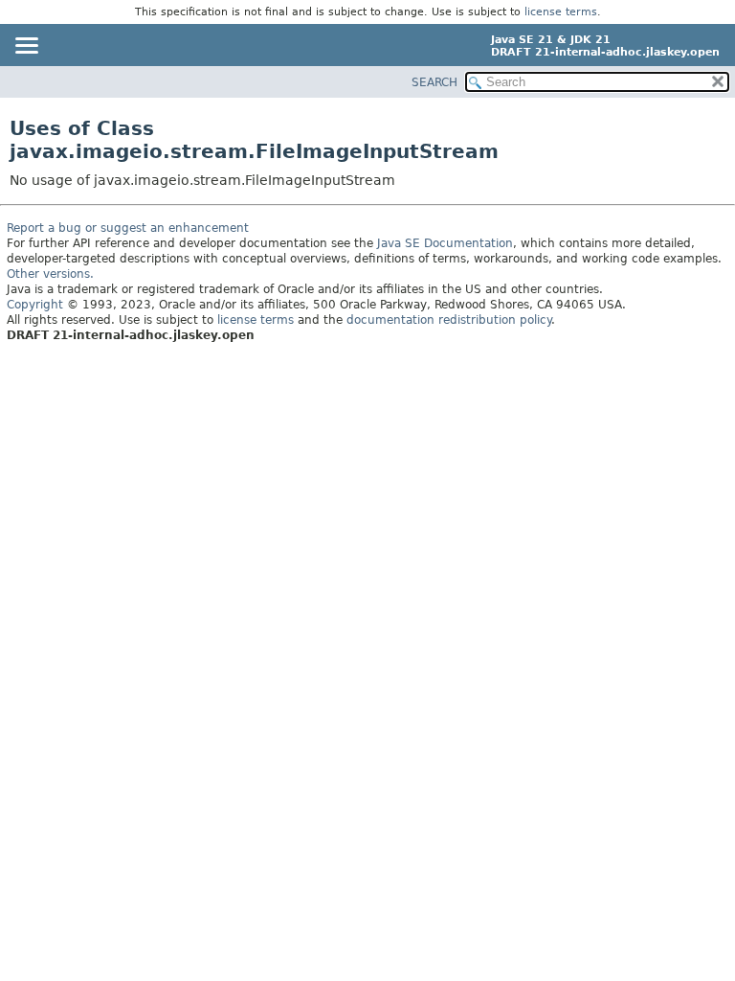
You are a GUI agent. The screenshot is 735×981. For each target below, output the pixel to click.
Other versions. (50, 274)
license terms (560, 12)
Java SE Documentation (445, 243)
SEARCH (434, 82)
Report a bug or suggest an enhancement (128, 228)
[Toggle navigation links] (26, 47)
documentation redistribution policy (448, 320)
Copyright (35, 304)
